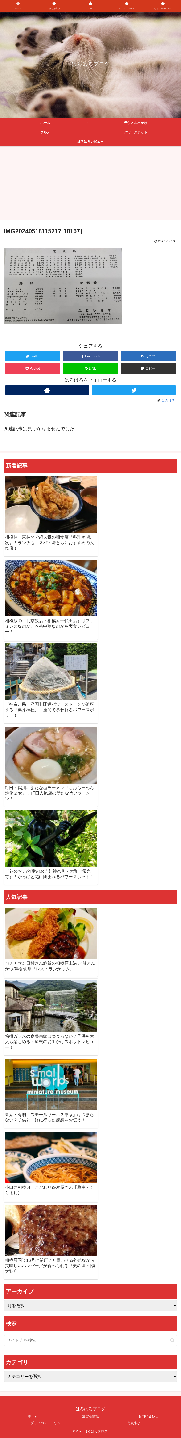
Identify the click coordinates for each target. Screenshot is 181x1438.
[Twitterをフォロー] (133, 390)
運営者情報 (90, 1416)
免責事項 (133, 1423)
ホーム (33, 1416)
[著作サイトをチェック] (47, 390)
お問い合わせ (148, 1416)
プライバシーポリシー (47, 1423)
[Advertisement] (90, 185)
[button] (148, 368)
